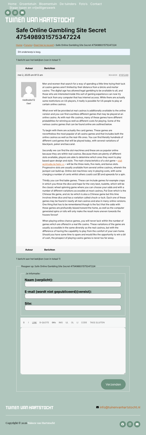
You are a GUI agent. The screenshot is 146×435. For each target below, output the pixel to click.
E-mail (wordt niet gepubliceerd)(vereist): (58, 291)
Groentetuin (27, 4)
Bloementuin (48, 4)
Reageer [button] (113, 75)
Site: (28, 303)
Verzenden (113, 384)
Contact (96, 4)
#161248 (123, 74)
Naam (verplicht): (39, 280)
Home (12, 4)
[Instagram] (15, 13)
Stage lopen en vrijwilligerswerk (32, 8)
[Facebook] (8, 13)
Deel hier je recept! (44, 45)
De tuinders (68, 4)
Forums (28, 45)
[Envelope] (22, 13)
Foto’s (83, 4)
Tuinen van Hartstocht (41, 423)
